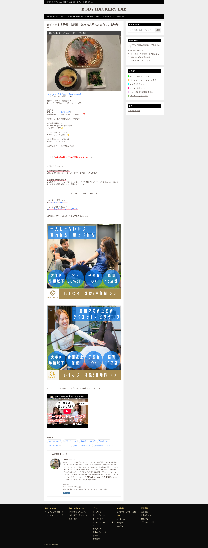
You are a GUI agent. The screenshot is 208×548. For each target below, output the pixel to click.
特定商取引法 (146, 515)
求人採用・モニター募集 (126, 512)
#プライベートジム (70, 441)
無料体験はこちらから (77, 512)
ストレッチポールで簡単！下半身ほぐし (143, 54)
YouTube (120, 526)
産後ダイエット (99, 529)
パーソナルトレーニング (139, 76)
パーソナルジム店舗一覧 (53, 512)
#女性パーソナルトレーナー (83, 445)
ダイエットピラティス (139, 96)
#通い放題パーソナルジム (103, 445)
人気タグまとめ (134, 111)
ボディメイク (98, 519)
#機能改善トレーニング (87, 441)
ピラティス (97, 536)
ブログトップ (98, 512)
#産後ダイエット (53, 445)
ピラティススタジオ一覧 (53, 515)
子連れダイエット (100, 532)
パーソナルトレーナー (139, 88)
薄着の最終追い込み (135, 50)
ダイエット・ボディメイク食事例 (74, 33)
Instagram (66, 493)
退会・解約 (73, 519)
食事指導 (96, 539)
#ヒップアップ (66, 445)
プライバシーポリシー (149, 522)
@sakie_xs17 (65, 112)
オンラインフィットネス (139, 84)
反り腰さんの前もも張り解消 (139, 57)
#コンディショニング (54, 441)
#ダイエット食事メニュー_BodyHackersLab (64, 94)
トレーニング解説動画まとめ (141, 92)
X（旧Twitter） (122, 519)
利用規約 (144, 519)
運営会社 (144, 512)
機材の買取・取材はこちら (79, 515)
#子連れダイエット (104, 441)
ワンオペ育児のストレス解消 (139, 61)
